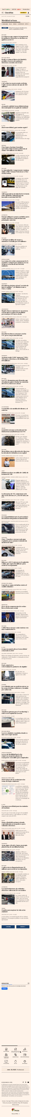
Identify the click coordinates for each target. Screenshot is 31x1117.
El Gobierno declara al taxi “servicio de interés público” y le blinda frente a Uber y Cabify (15, 287)
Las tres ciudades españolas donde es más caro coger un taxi (15, 734)
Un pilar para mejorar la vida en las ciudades (13, 911)
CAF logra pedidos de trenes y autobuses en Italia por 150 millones (14, 240)
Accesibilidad (15, 1102)
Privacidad (4, 515)
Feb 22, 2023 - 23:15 (19, 610)
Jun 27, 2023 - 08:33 (18, 291)
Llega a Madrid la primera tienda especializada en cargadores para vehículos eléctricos (13, 824)
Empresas (4, 145)
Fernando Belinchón (6, 692)
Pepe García (4, 737)
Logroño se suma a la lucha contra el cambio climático (14, 586)
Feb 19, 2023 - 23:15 (16, 632)
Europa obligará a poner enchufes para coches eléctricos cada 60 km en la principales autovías (15, 218)
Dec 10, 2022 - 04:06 (20, 784)
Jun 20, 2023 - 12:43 (18, 386)
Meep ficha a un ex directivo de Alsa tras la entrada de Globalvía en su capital (15, 452)
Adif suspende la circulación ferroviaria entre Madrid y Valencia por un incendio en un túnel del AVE (15, 195)
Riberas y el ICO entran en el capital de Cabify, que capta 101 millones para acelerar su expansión (15, 564)
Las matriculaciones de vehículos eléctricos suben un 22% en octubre (14, 889)
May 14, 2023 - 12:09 (19, 499)
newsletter (5, 983)
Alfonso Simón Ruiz (6, 610)
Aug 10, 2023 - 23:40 (20, 130)
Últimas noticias (15, 1104)
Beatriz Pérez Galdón (6, 413)
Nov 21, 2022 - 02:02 (12, 810)
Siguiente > (22, 926)
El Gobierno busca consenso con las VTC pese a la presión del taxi (14, 334)
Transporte (4, 81)
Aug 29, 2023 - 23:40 (14, 110)
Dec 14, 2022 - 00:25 (21, 760)
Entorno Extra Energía (7, 583)
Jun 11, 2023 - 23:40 (19, 434)
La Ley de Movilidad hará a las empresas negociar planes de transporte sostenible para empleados (15, 756)
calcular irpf (6, 1051)
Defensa (27, 24)
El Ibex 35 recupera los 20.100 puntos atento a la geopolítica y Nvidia (18, 28)
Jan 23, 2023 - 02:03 (18, 653)
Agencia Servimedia (6, 477)
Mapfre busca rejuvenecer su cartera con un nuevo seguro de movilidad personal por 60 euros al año (15, 312)
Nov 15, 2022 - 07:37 (18, 871)
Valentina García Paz (15, 521)
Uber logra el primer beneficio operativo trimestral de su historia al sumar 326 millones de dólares (14, 149)
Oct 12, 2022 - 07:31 (12, 914)
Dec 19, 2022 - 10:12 (9, 716)
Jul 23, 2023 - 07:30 (14, 199)
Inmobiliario (4, 604)
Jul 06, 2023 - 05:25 (17, 244)
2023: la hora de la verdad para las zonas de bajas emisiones (13, 780)
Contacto (4, 1101)
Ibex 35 (4, 9)
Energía (15, 24)
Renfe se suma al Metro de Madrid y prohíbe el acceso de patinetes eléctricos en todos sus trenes (14, 61)
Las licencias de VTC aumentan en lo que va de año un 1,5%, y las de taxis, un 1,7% (15, 495)
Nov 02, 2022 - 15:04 (15, 893)
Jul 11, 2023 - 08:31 (14, 222)
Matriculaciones (5, 259)
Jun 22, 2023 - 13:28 (23, 363)
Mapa (19, 1102)
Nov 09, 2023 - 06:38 (17, 89)
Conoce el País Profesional (15, 1069)
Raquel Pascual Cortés (7, 760)
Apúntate (4, 988)
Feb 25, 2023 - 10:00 (21, 589)
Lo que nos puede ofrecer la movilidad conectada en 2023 (14, 650)
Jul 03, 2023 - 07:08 (19, 268)
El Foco (3, 125)
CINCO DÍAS (4, 65)
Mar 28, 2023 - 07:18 (16, 568)
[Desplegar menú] (3, 12)
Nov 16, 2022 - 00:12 (15, 849)
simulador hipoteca (15, 1051)
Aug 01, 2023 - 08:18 (18, 176)
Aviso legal (8, 1101)
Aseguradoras (5, 309)
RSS (22, 1102)
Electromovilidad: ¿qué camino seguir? (15, 127)
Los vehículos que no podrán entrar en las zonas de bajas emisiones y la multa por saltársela (15, 688)
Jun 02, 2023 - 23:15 (18, 455)
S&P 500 (14, 9)
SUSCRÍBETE (23, 12)
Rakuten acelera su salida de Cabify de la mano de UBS (15, 473)
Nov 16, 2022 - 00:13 (20, 828)
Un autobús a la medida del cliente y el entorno (15, 409)
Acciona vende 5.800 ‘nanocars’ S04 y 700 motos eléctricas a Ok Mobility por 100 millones (15, 359)
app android (24, 1063)
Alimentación (21, 24)
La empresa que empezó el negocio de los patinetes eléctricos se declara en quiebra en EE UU (15, 38)
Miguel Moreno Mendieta (7, 316)
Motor (3, 820)
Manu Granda (5, 568)
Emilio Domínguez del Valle (8, 434)
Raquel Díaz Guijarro (6, 828)
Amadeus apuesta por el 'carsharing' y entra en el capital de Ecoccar (15, 712)
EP (2, 42)
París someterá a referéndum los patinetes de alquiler (14, 666)
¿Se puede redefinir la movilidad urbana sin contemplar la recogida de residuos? (15, 107)
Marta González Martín (7, 589)
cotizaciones (6, 1063)
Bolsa (10, 24)
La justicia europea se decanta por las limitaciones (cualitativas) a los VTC (14, 430)
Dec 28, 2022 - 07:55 (19, 692)
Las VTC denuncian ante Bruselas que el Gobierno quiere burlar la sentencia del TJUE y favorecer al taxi (15, 382)
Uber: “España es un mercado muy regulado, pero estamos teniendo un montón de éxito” (14, 541)
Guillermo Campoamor (7, 653)
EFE (2, 669)
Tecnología (4, 537)
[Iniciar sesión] (28, 12)
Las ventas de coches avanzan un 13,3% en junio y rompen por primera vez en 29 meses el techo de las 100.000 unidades (15, 264)
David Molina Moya (6, 521)
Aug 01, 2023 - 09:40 (18, 153)
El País (27, 16)
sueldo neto (24, 1051)
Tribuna (3, 908)
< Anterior (8, 926)
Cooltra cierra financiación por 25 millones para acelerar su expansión (14, 868)
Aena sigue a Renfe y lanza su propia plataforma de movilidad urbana (14, 846)
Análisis (3, 104)
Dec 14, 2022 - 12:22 (16, 737)
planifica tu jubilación (6, 1057)
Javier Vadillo (5, 89)
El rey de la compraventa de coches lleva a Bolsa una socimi (14, 607)
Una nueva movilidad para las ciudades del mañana (15, 807)
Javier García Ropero (6, 545)
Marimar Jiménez (5, 153)
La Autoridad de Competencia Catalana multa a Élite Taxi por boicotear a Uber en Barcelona (15, 172)
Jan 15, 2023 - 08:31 (11, 669)
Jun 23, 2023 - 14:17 (18, 338)
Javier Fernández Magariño (8, 363)
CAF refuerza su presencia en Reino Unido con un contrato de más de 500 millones (14, 85)
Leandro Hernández (6, 268)
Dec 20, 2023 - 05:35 (11, 42)
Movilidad (4, 34)
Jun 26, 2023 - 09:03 (21, 316)
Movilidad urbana (9, 20)
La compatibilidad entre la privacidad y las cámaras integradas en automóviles (15, 517)
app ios (15, 1063)
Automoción (4, 215)
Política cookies (14, 1101)
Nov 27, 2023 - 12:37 (11, 65)
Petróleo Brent (26, 9)
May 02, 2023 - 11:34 (17, 545)
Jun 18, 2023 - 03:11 (20, 413)
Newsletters (25, 1102)
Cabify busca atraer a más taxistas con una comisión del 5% (15, 628)
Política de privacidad (7, 1102)
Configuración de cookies (23, 1101)
